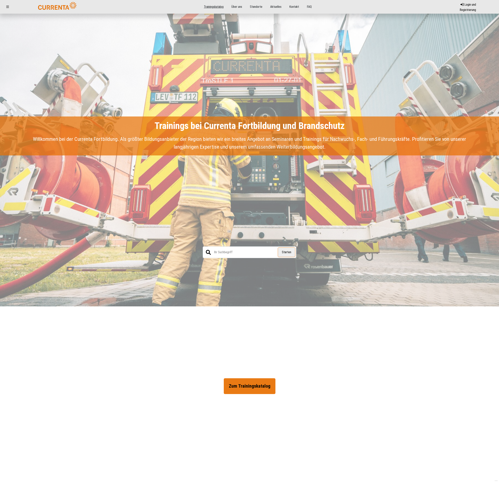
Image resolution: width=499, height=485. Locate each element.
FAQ (309, 7)
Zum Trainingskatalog (249, 386)
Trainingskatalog (214, 7)
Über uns (236, 7)
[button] (7, 7)
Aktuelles (275, 7)
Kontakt (294, 7)
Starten (286, 252)
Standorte (256, 7)
